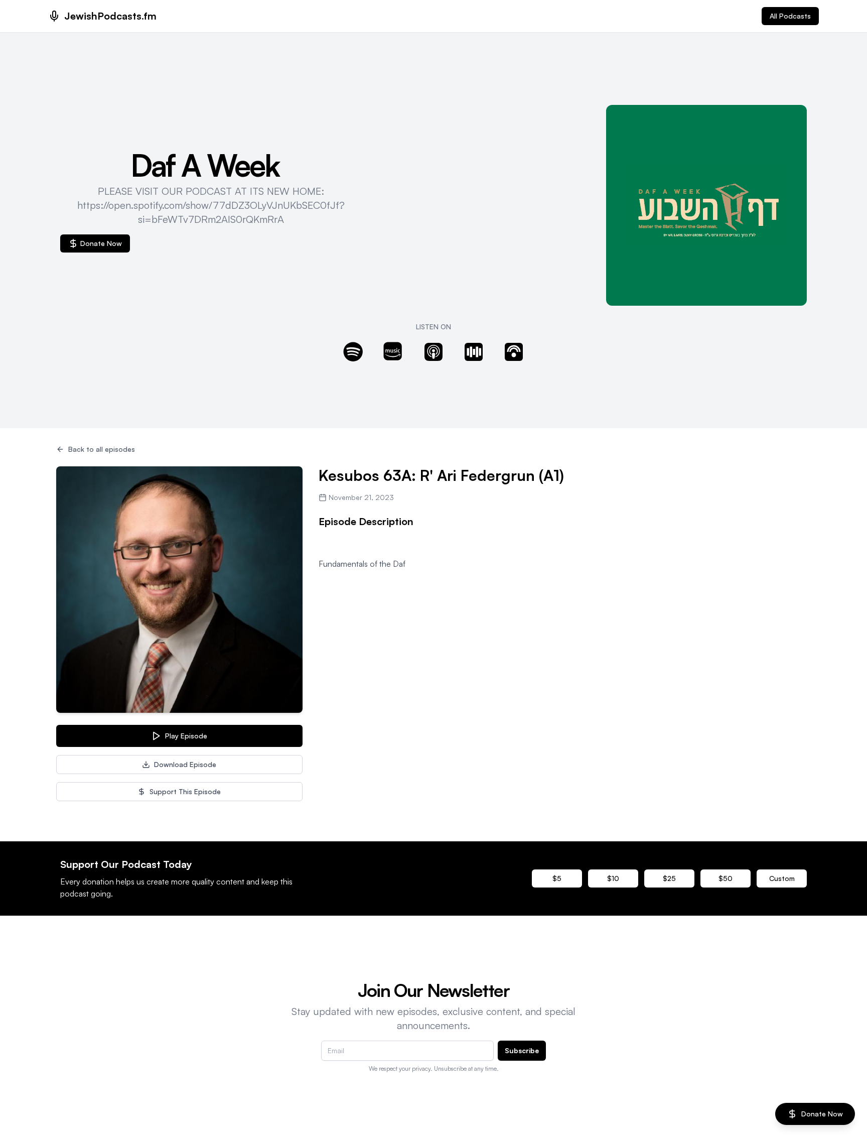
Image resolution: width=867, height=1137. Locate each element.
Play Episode (186, 735)
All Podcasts (790, 16)
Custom (782, 878)
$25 (669, 878)
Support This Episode (185, 791)
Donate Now (101, 243)
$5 (556, 878)
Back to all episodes (101, 449)
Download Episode (185, 764)
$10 (613, 878)
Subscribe (522, 1050)
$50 (725, 878)
